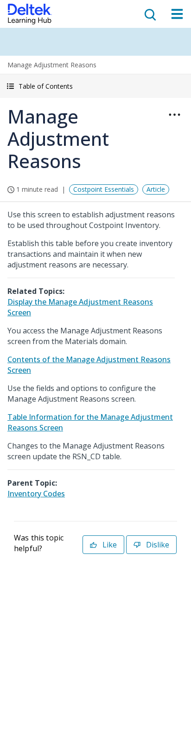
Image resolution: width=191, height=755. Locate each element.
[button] (95, 86)
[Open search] (149, 14)
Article (155, 189)
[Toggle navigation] (177, 14)
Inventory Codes (36, 493)
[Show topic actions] (174, 114)
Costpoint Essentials (103, 189)
